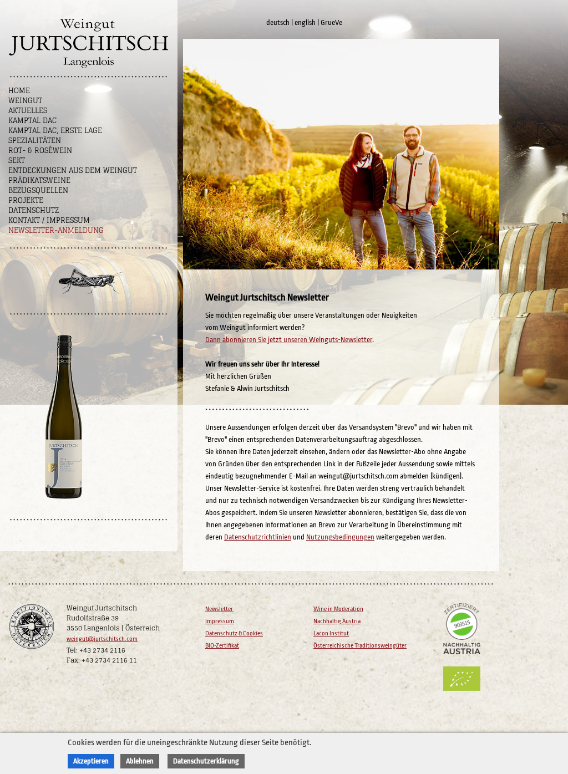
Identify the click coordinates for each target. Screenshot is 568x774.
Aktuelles (27, 110)
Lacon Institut (331, 633)
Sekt (16, 160)
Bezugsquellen (38, 190)
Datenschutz (33, 210)
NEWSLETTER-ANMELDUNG (56, 230)
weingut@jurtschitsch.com (102, 639)
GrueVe (331, 22)
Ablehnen (140, 761)
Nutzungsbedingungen (340, 537)
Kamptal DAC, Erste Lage (55, 130)
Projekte (25, 200)
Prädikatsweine (39, 180)
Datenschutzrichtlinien (257, 537)
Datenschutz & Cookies (234, 633)
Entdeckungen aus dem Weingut (72, 170)
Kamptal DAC (32, 120)
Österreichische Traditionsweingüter (360, 645)
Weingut (25, 100)
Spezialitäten (34, 140)
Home (19, 90)
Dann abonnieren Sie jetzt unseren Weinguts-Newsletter (288, 339)
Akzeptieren (91, 761)
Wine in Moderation (338, 609)
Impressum (219, 621)
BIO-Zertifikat (222, 645)
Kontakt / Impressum (49, 220)
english (305, 22)
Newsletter (219, 609)
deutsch (278, 22)
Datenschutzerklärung (206, 761)
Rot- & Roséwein (40, 150)
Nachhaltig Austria (337, 621)
